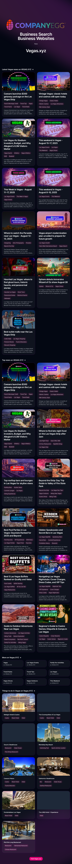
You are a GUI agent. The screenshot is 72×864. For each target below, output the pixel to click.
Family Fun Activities (10, 642)
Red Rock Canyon (23, 639)
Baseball (11, 156)
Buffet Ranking (18, 583)
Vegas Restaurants (9, 589)
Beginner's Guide (63, 639)
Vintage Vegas (43, 100)
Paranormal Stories (9, 295)
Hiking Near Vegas (56, 493)
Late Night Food (43, 440)
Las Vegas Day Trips (57, 490)
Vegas (30, 103)
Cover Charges (54, 589)
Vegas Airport (63, 246)
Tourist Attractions (21, 342)
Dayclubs (28, 543)
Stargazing (7, 243)
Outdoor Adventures (10, 633)
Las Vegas (17, 106)
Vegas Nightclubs (54, 592)
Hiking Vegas (22, 642)
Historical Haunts (22, 295)
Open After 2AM (55, 440)
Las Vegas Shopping (19, 338)
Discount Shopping (9, 345)
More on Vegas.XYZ (11, 657)
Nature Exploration (19, 636)
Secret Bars (42, 540)
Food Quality (8, 583)
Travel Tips (23, 103)
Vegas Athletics (25, 153)
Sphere (41, 286)
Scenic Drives (43, 496)
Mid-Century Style (44, 107)
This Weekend (43, 150)
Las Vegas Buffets (9, 586)
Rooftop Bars (8, 487)
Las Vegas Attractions (57, 104)
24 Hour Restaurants (45, 444)
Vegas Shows (53, 150)
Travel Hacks (8, 106)
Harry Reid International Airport (48, 246)
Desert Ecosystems (9, 639)
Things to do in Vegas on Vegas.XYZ (18, 691)
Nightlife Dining (57, 444)
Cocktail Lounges (9, 490)
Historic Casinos (43, 104)
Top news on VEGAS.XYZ (14, 360)
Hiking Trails (52, 496)
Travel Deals (25, 106)
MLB (5, 156)
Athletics (16, 153)
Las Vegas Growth (44, 243)
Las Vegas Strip (43, 447)
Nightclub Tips (57, 586)
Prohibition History (44, 543)
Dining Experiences (9, 493)
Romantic (54, 543)
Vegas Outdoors (43, 493)
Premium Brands (9, 342)
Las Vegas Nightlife (44, 537)
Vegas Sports (8, 153)
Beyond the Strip (9, 246)
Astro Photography (18, 243)
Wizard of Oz (49, 286)
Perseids (28, 243)
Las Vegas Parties (9, 543)
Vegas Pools (20, 543)
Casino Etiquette (44, 636)
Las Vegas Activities (24, 633)
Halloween (7, 298)
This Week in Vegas (22, 196)
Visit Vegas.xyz (36, 859)
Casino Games (51, 639)
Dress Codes (43, 592)
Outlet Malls (7, 338)
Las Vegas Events (44, 147)
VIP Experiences (19, 539)
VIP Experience (43, 589)
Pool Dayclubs (8, 539)
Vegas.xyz (36, 51)
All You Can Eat (21, 586)
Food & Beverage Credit (11, 103)
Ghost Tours (21, 292)
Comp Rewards (55, 636)
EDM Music (29, 539)
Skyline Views (18, 487)
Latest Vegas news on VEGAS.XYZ (18, 69)
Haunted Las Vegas (9, 292)
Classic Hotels (54, 100)
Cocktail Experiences (54, 540)
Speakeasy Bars (57, 537)
